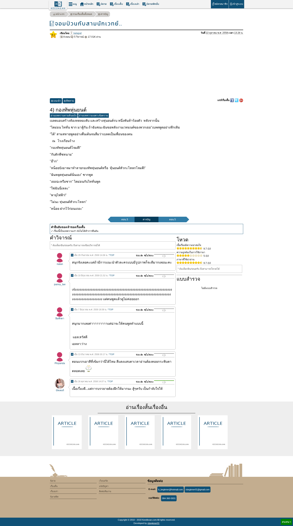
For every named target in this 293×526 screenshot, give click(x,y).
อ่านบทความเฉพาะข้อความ (93, 115)
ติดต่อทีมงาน (105, 491)
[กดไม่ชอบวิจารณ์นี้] (148, 255)
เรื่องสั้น (118, 4)
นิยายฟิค (54, 497)
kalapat (77, 33)
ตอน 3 (124, 219)
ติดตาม (70, 100)
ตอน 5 (172, 219)
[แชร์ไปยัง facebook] (232, 100)
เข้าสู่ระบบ (237, 4)
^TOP (111, 255)
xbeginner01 (153, 523)
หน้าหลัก (88, 4)
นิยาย (104, 4)
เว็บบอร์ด (103, 481)
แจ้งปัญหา (103, 486)
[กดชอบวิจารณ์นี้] (138, 255)
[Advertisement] (146, 68)
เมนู (75, 4)
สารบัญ (104, 14)
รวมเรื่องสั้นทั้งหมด (82, 14)
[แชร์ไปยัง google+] (241, 100)
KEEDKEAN (58, 8)
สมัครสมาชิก (221, 4)
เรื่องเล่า (134, 4)
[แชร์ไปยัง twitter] (237, 100)
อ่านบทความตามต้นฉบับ (64, 115)
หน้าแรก (60, 14)
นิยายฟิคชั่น (152, 4)
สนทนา (286, 521)
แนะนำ (57, 100)
